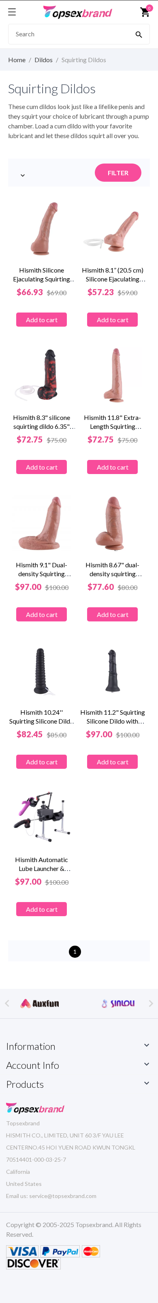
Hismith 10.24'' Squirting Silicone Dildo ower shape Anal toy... (41, 721)
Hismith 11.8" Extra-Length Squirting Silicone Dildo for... (112, 426)
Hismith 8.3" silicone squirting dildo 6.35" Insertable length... (41, 426)
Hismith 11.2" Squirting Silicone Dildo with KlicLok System (112, 721)
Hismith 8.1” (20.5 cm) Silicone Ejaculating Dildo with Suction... (112, 279)
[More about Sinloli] (118, 1003)
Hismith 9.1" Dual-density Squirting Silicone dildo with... (41, 573)
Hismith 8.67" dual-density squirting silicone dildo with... (112, 573)
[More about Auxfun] (39, 1003)
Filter (118, 172)
